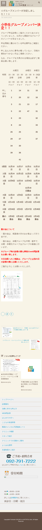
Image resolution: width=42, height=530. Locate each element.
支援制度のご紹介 (8, 450)
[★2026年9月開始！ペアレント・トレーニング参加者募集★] (11, 365)
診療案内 (5, 404)
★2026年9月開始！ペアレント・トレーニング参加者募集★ (9, 376)
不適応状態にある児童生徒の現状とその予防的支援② (29, 384)
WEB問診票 (6, 413)
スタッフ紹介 (7, 436)
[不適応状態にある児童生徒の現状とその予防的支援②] (31, 369)
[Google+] (12, 314)
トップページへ (8, 399)
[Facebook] (3, 314)
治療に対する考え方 (9, 409)
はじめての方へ (8, 418)
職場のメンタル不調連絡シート (13, 427)
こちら (21, 465)
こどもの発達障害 (8, 422)
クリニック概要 (8, 431)
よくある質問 (7, 445)
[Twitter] (7, 314)
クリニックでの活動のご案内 (13, 441)
